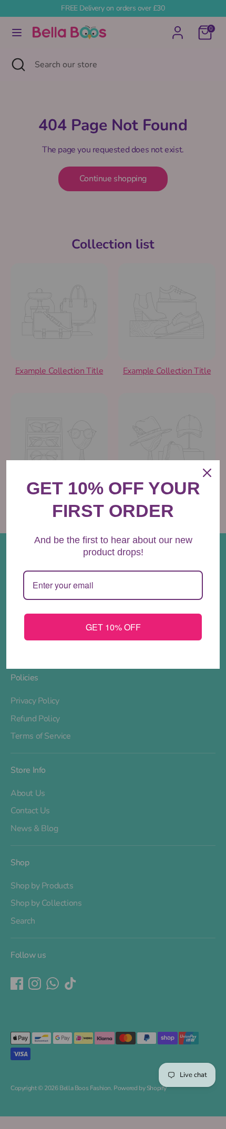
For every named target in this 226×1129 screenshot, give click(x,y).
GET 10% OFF (113, 627)
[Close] (207, 472)
